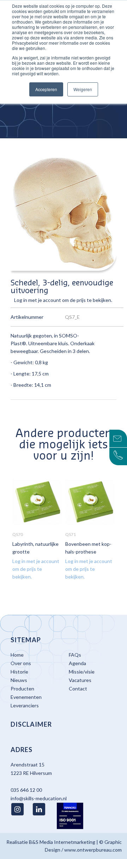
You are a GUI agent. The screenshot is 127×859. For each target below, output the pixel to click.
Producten (22, 688)
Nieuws (19, 680)
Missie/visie (82, 672)
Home (17, 655)
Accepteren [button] (46, 89)
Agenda (77, 663)
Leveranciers (25, 705)
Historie (19, 672)
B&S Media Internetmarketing (62, 842)
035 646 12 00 (26, 790)
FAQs (75, 655)
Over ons (21, 663)
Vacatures (80, 680)
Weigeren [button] (82, 89)
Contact (78, 688)
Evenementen (26, 697)
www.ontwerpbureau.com (93, 850)
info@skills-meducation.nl (39, 798)
